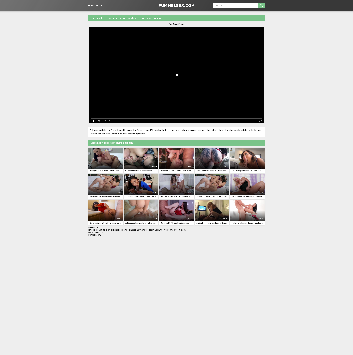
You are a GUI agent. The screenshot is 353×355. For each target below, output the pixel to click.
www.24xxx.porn (96, 232)
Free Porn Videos (176, 24)
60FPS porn (179, 230)
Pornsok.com (94, 235)
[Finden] (261, 5)
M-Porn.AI (93, 227)
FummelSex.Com (176, 5)
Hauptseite (95, 5)
